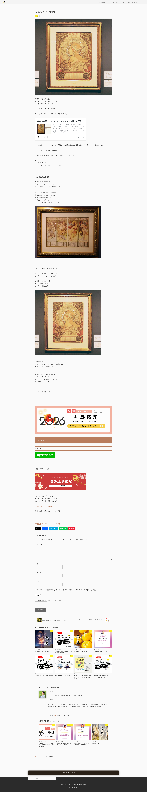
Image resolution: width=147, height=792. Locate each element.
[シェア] (45, 528)
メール (38, 572)
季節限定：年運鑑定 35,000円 (44, 506)
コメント (39, 544)
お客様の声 (116, 2)
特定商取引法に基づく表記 (80, 784)
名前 (37, 564)
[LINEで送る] (63, 528)
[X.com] (50, 715)
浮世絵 (57, 523)
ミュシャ (52, 523)
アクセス (123, 2)
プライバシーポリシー (66, 784)
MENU (109, 2)
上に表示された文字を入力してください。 (48, 600)
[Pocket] (71, 528)
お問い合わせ (135, 2)
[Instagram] (65, 715)
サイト (37, 581)
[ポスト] (38, 528)
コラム (128, 2)
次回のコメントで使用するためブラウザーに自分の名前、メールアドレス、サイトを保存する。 (67, 590)
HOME (95, 2)
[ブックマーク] (53, 528)
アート (46, 523)
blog (37, 16)
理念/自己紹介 (102, 2)
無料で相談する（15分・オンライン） (73, 772)
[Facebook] (57, 715)
